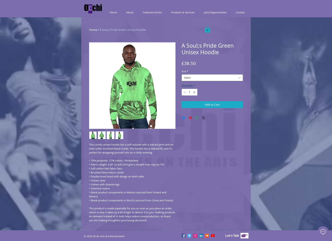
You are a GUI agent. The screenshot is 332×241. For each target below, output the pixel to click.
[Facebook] (183, 236)
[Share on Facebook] (184, 118)
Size (185, 71)
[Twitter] (189, 236)
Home (93, 30)
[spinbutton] (189, 92)
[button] (182, 12)
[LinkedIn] (201, 236)
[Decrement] (184, 92)
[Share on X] (203, 118)
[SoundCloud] (207, 236)
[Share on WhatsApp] (197, 118)
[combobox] (212, 77)
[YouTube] (213, 236)
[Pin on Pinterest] (190, 118)
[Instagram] (195, 236)
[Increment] (194, 92)
